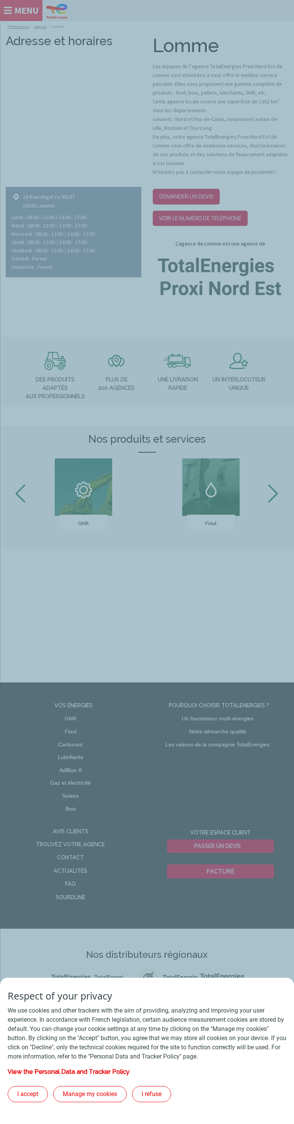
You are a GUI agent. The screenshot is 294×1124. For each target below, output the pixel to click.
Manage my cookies (90, 1094)
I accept (27, 1094)
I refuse (152, 1094)
